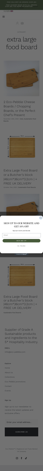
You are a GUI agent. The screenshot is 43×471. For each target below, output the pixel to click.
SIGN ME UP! (21, 241)
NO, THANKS (21, 246)
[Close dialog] (41, 218)
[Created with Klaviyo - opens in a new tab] (21, 254)
